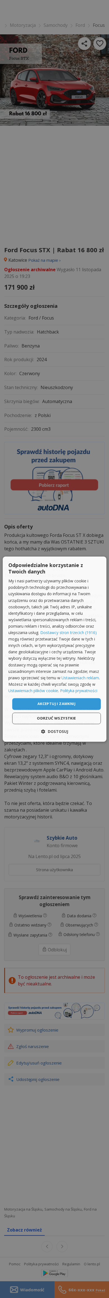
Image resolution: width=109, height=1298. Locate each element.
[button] (54, 731)
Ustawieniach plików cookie (33, 690)
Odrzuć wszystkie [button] (56, 718)
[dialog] (54, 649)
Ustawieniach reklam (80, 677)
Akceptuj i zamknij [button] (56, 703)
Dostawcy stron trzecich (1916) (68, 632)
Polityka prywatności (78, 690)
